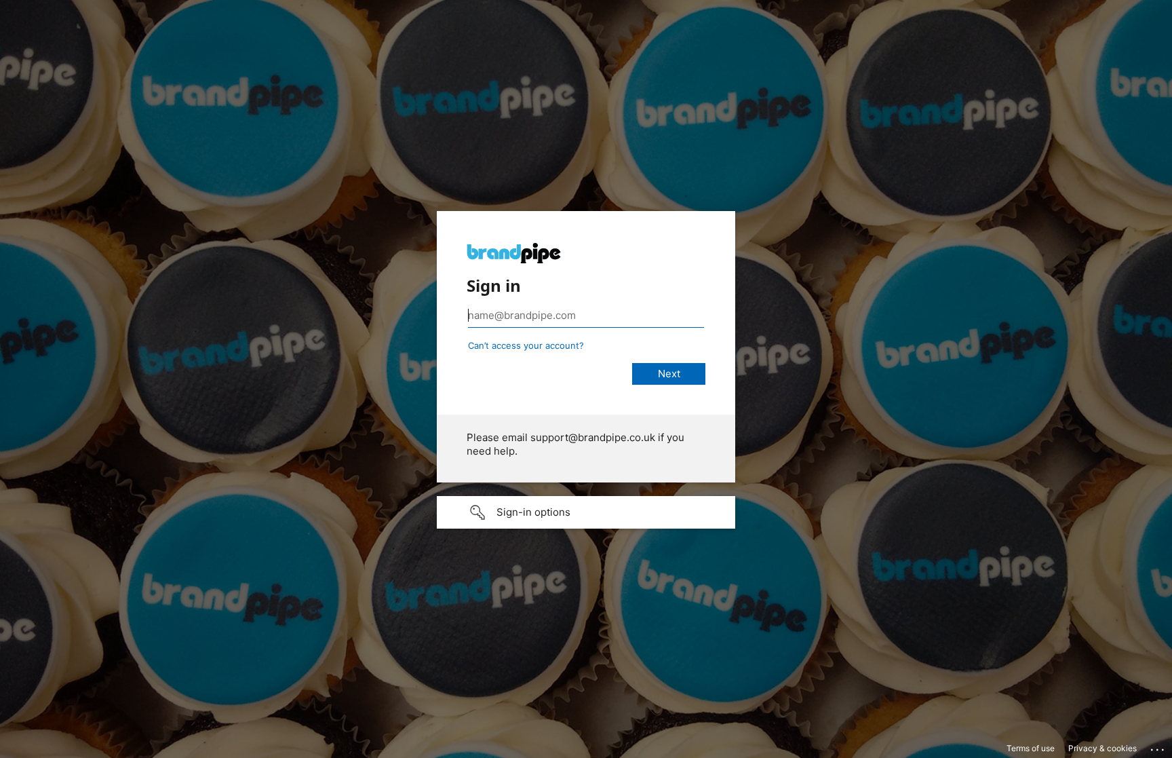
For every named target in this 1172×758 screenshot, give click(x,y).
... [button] (1158, 746)
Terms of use (1031, 748)
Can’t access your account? (526, 345)
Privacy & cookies (1102, 748)
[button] (586, 512)
